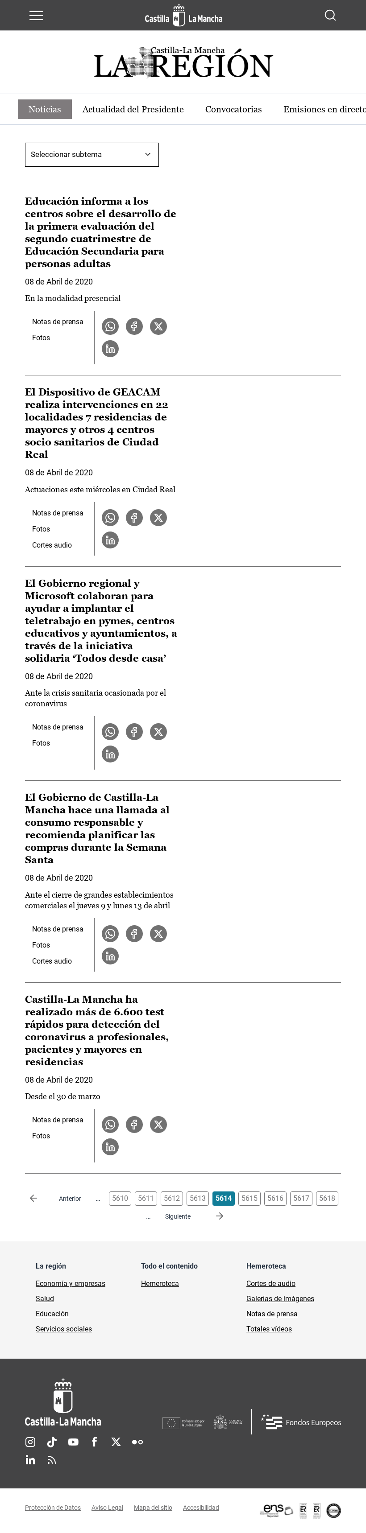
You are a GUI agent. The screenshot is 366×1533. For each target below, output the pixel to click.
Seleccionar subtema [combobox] (66, 154)
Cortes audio (52, 545)
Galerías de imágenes (280, 1298)
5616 (275, 1198)
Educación (52, 1314)
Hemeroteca (160, 1283)
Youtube (73, 1442)
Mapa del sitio (153, 1507)
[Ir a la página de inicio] (183, 15)
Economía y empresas (70, 1283)
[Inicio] (93, 1402)
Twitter (116, 1442)
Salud (45, 1298)
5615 (249, 1198)
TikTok (51, 1442)
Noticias (45, 109)
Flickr (137, 1442)
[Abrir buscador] (330, 15)
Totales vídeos (269, 1329)
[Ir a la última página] (212, 1216)
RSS (51, 1460)
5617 (301, 1198)
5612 (172, 1198)
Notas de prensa (57, 321)
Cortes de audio (270, 1283)
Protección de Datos (53, 1507)
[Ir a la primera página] (40, 1198)
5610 (120, 1198)
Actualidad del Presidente (133, 109)
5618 (327, 1198)
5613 (198, 1198)
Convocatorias (233, 109)
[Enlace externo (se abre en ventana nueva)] (300, 1511)
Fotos (41, 338)
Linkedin (30, 1460)
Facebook (94, 1442)
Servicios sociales (64, 1329)
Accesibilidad (201, 1507)
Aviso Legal (107, 1507)
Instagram (30, 1442)
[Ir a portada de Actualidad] (183, 65)
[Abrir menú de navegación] (36, 15)
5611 (146, 1198)
